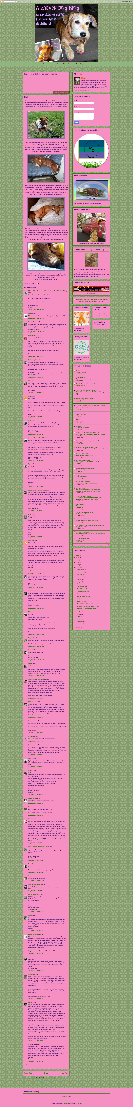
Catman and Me (82, 586)
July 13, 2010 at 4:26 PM (35, 911)
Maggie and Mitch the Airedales (85, 398)
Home (27, 64)
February (80, 621)
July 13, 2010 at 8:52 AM (35, 872)
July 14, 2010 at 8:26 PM (35, 953)
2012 (77, 562)
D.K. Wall (31, 736)
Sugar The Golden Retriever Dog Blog (87, 432)
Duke (29, 420)
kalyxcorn (31, 876)
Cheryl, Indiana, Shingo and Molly (38, 846)
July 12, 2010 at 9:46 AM (35, 570)
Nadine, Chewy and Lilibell (36, 679)
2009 (77, 627)
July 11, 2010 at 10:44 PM (36, 318)
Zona (29, 514)
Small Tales (79, 371)
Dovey (30, 663)
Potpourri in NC (80, 377)
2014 (77, 557)
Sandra (30, 818)
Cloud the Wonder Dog (35, 573)
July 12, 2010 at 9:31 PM (35, 843)
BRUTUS (30, 591)
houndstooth (32, 335)
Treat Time (79, 442)
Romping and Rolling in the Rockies (87, 447)
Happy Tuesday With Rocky (83, 378)
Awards (56, 64)
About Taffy (79, 64)
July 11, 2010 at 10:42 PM (36, 309)
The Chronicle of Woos (83, 454)
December (80, 569)
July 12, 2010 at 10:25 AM (36, 608)
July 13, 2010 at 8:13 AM (35, 860)
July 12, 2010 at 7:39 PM (35, 755)
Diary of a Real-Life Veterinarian (85, 468)
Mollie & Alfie (80, 504)
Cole (29, 806)
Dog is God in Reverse (83, 481)
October (80, 574)
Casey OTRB (79, 421)
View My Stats (66, 1096)
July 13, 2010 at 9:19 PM (35, 930)
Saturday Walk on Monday (83, 400)
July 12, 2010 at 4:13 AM (35, 434)
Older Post (64, 1073)
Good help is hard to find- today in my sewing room (90, 533)
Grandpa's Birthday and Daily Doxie (88, 606)
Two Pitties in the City (35, 884)
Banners (46, 64)
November (80, 572)
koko (29, 380)
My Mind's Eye (32, 701)
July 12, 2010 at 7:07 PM (35, 741)
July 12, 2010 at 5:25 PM (35, 732)
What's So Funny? (82, 601)
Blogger (79, 1103)
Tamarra (30, 758)
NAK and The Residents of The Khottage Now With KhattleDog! (47, 291)
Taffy (84, 78)
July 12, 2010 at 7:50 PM (35, 767)
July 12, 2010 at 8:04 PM (35, 794)
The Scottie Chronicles (83, 413)
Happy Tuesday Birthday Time (84, 455)
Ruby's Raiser (32, 322)
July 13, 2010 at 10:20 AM (36, 880)
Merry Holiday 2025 (81, 527)
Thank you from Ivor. (81, 476)
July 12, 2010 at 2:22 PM (35, 717)
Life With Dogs (80, 488)
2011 (77, 565)
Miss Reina (31, 612)
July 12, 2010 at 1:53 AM (35, 392)
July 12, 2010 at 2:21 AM (35, 417)
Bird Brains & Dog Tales (83, 460)
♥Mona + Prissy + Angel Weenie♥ (38, 438)
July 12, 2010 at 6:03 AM (35, 460)
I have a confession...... (84, 591)
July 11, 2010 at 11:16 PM (36, 356)
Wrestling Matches (81, 540)
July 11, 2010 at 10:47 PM (36, 332)
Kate (29, 396)
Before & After (81, 584)
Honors (36, 64)
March (79, 619)
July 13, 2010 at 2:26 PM (35, 891)
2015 (77, 555)
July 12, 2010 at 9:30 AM (35, 537)
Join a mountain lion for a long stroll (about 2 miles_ (90, 449)
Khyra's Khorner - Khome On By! (86, 384)
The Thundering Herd (82, 538)
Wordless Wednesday (83, 596)
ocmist (30, 1002)
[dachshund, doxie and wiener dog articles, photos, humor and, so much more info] (91, 301)
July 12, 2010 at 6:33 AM (35, 486)
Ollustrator (65, 1103)
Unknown (31, 540)
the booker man (33, 957)
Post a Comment (31, 1065)
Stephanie (31, 638)
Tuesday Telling (80, 385)
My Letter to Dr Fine (81, 470)
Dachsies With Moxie (82, 532)
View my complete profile (81, 90)
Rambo (30, 915)
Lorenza (30, 770)
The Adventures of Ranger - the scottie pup (89, 440)
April (79, 616)
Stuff (26, 97)
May (78, 614)
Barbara (30, 313)
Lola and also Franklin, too (36, 490)
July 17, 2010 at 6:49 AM (35, 998)
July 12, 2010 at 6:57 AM (35, 510)
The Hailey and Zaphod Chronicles (86, 390)
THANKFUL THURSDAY (82, 427)
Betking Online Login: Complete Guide (87, 483)
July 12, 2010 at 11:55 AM (36, 660)
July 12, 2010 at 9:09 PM (35, 815)
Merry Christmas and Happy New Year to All (88, 520)
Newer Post (28, 1073)
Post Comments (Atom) (50, 1078)
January (80, 624)
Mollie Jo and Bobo (34, 894)
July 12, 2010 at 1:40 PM (35, 698)
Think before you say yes (83, 496)
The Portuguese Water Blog (84, 512)
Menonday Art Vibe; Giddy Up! (84, 408)
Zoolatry (78, 426)
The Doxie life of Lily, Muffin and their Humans (90, 525)
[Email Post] (38, 283)
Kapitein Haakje (33, 650)
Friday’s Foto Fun (81, 414)
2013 (77, 560)
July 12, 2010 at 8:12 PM (35, 803)
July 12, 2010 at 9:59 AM (35, 587)
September (80, 577)
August (79, 579)
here (45, 144)
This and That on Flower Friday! (87, 608)
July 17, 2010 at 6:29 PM (35, 1040)
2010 (77, 567)
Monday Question (81, 372)
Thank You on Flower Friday (85, 589)
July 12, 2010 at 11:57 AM (36, 675)
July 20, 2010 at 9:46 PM (35, 1061)
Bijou (29, 464)
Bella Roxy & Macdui (34, 360)
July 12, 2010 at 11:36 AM (36, 646)
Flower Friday (81, 594)
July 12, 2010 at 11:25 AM (36, 634)
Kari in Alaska (32, 798)
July (78, 582)
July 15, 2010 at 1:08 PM (35, 970)
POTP (77, 419)
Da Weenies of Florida (82, 519)
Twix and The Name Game (85, 603)
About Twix (67, 64)
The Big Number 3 (81, 514)
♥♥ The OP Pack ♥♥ (34, 934)
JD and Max (31, 974)
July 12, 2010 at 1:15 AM (35, 377)
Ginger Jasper (80, 475)
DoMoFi (30, 864)
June (79, 611)
